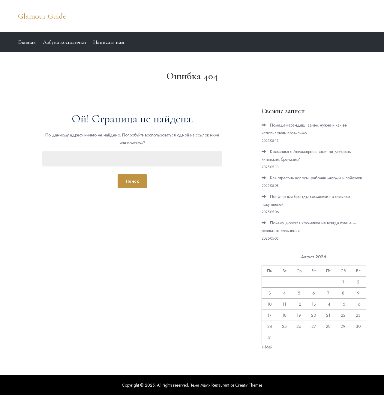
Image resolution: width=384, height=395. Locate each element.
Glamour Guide (42, 16)
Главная (27, 42)
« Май (267, 347)
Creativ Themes (248, 385)
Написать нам (108, 42)
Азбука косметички (64, 42)
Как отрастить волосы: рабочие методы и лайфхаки (316, 178)
